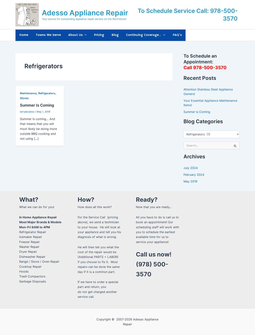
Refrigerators (46, 93)
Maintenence (28, 93)
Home (23, 35)
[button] (85, 35)
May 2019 (190, 181)
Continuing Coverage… (143, 35)
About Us (75, 35)
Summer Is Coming (37, 105)
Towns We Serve (48, 35)
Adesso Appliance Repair (85, 12)
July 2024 (191, 168)
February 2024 (194, 174)
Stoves (24, 98)
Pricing (99, 35)
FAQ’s (177, 35)
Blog (115, 35)
